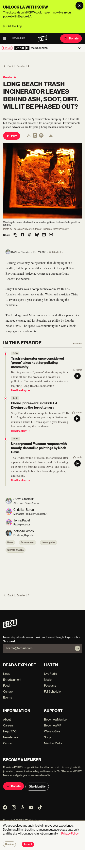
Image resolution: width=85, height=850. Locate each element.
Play (14, 136)
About (7, 719)
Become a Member (56, 719)
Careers (8, 725)
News (10, 542)
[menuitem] (50, 136)
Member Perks (53, 743)
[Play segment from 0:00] (5, 354)
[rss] (28, 137)
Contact (8, 743)
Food (6, 685)
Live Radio (50, 673)
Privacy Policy (69, 833)
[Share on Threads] (30, 235)
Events (7, 697)
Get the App (14, 26)
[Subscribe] (77, 648)
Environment (27, 542)
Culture (8, 691)
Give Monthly (37, 786)
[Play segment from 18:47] (5, 439)
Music (48, 679)
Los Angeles (48, 542)
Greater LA (9, 77)
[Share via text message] (44, 235)
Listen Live (18, 38)
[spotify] (41, 137)
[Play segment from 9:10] (5, 398)
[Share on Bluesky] (37, 235)
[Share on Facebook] (23, 235)
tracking (38, 299)
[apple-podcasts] (35, 137)
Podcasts (50, 685)
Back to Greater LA (18, 66)
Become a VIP (52, 725)
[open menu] (6, 38)
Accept (28, 844)
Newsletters (10, 737)
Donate (73, 38)
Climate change (15, 550)
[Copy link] (15, 235)
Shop (47, 737)
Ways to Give (52, 731)
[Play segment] (77, 376)
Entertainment (12, 679)
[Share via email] (51, 235)
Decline (9, 844)
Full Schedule (52, 691)
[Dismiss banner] (79, 6)
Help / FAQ (10, 731)
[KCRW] (10, 627)
